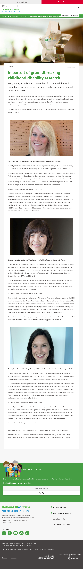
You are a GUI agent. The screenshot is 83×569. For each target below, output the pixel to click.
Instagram (15, 533)
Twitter (10, 533)
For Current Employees (61, 524)
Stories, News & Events (10, 16)
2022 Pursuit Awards (42, 430)
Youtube (21, 533)
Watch (29, 430)
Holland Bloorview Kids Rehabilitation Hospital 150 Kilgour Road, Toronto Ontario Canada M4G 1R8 (18, 516)
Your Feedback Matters (62, 513)
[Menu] (77, 9)
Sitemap (13, 558)
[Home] (11, 11)
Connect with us (21, 2)
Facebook (4, 533)
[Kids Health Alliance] (46, 556)
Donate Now (62, 2)
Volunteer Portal (59, 519)
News (22, 16)
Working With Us (59, 507)
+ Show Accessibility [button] (70, 15)
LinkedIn (27, 533)
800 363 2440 (23, 521)
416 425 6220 (8, 521)
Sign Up (41, 493)
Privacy (4, 558)
